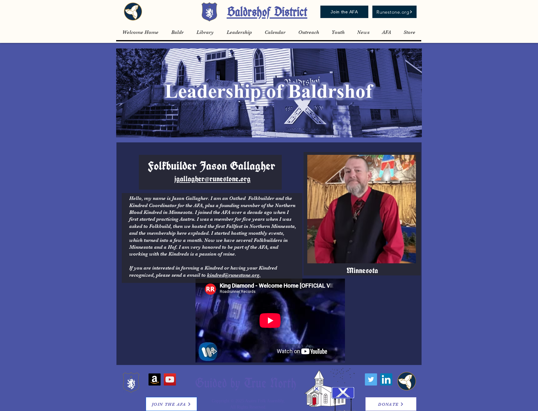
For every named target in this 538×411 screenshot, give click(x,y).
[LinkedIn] (386, 379)
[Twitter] (371, 379)
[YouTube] (170, 379)
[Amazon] (155, 379)
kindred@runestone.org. (234, 275)
